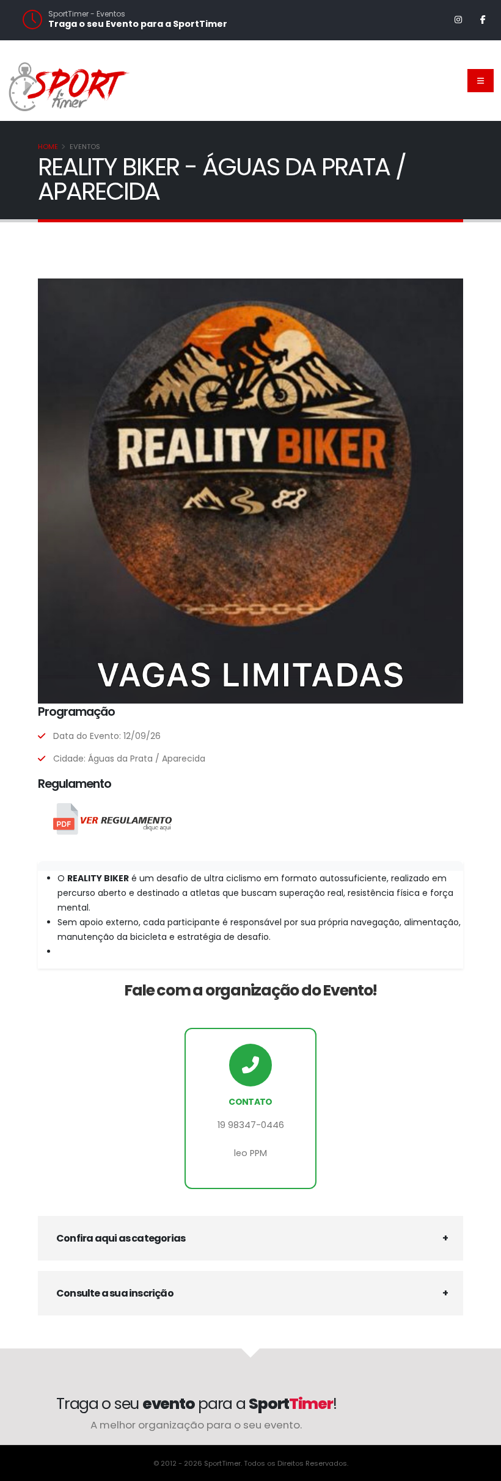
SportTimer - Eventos (86, 14)
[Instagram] (458, 19)
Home (48, 146)
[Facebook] (482, 19)
